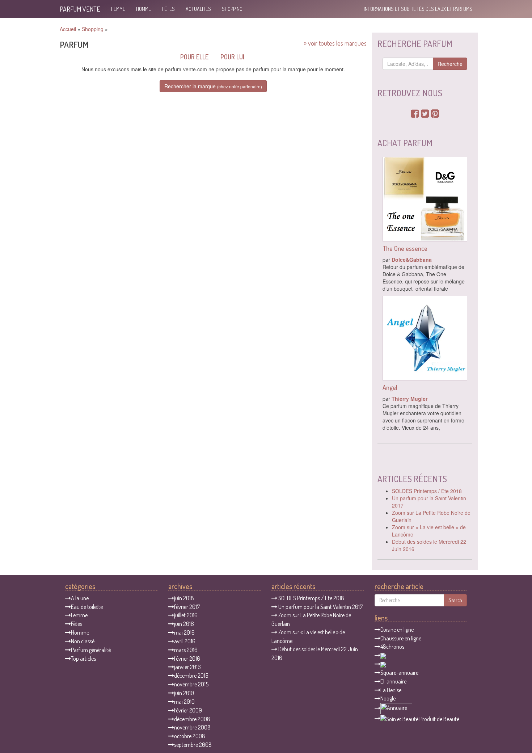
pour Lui (232, 57)
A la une (80, 598)
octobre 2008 (189, 736)
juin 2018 (184, 598)
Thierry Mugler (409, 398)
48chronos (392, 646)
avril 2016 (184, 641)
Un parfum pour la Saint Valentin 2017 (320, 606)
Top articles (83, 658)
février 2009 (188, 710)
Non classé (82, 641)
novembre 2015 (191, 684)
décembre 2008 (192, 719)
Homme (143, 9)
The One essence (405, 248)
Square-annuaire (399, 672)
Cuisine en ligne (397, 629)
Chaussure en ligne (400, 638)
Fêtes (168, 9)
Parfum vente (80, 9)
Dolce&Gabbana (412, 259)
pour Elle (194, 57)
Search (455, 600)
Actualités (198, 9)
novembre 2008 (192, 727)
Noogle (388, 698)
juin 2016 (184, 623)
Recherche (450, 63)
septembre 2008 (193, 744)
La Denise (390, 690)
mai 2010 (184, 701)
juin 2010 (184, 693)
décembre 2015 (191, 675)
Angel (390, 387)
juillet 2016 (186, 615)
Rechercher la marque (213, 86)
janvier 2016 (187, 666)
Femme (118, 9)
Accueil (68, 29)
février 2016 (187, 658)
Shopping (232, 9)
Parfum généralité (91, 649)
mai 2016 (184, 632)
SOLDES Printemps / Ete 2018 (427, 491)
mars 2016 (186, 649)
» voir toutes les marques (335, 43)
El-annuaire (393, 681)
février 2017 (187, 606)
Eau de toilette (87, 606)
